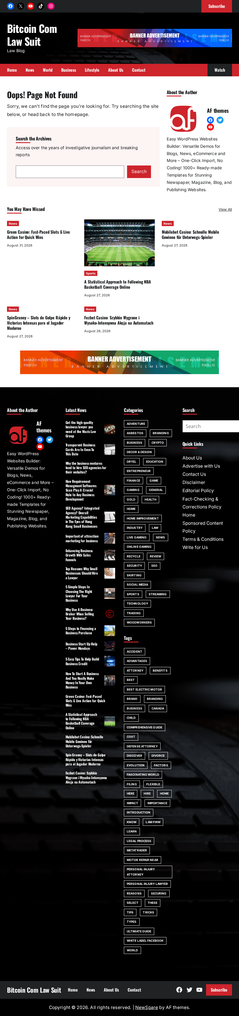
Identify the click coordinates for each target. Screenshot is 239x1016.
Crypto (158, 442)
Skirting (134, 575)
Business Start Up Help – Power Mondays (81, 646)
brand (132, 698)
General (156, 490)
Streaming (158, 594)
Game (154, 480)
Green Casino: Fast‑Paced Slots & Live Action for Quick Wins (38, 234)
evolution (136, 765)
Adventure (136, 423)
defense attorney (142, 746)
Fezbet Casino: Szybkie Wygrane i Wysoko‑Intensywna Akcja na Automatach (118, 320)
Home (131, 508)
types (132, 921)
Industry (135, 527)
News (13, 223)
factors (161, 765)
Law (155, 527)
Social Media (137, 584)
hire (147, 793)
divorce (158, 755)
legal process (139, 841)
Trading (134, 613)
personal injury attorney (141, 871)
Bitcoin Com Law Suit (32, 34)
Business (134, 442)
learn (132, 831)
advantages (137, 661)
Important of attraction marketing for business (82, 538)
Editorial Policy (198, 490)
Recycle (133, 556)
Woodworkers (139, 622)
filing (132, 784)
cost (131, 736)
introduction (138, 812)
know (131, 822)
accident (134, 651)
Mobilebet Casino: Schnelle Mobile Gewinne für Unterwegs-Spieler (190, 234)
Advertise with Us (201, 466)
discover (134, 755)
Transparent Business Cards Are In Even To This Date (81, 449)
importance (157, 803)
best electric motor (144, 689)
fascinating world (143, 774)
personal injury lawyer (147, 883)
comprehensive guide (144, 727)
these (153, 902)
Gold (131, 499)
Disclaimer (193, 482)
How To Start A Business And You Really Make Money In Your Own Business (82, 680)
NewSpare (146, 1007)
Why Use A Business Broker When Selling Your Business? (80, 614)
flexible (153, 784)
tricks (148, 912)
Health (150, 499)
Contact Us (194, 474)
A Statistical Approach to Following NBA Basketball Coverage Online (117, 284)
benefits (160, 670)
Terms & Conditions (203, 539)
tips (130, 912)
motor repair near (142, 860)
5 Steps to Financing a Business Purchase (81, 630)
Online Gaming (139, 546)
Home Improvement (143, 518)
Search (139, 171)
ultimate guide (139, 931)
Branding (161, 433)
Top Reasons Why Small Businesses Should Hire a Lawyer (82, 573)
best (131, 680)
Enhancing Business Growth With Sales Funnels (79, 555)
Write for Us (195, 547)
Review (155, 556)
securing (159, 893)
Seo (154, 565)
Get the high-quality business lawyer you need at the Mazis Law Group (81, 429)
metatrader (137, 850)
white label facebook (145, 940)
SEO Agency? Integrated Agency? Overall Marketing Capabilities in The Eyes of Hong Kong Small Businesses (82, 517)
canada (158, 708)
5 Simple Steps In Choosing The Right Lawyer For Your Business (79, 593)
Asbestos (135, 433)
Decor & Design (139, 452)
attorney (135, 670)
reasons (134, 893)
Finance (133, 480)
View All (225, 209)
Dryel (132, 461)
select (132, 902)
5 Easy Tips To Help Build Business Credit (82, 661)
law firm (153, 822)
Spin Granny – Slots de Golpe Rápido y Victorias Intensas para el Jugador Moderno (38, 322)
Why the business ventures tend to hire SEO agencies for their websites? (86, 468)
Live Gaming (137, 537)
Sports (91, 273)
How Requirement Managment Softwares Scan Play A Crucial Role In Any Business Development (81, 490)
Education (155, 461)
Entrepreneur (139, 471)
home (164, 793)
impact (132, 803)
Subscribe (219, 990)
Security (134, 565)
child (131, 717)
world (132, 950)
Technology (137, 603)
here (130, 793)
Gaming (133, 490)
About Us (192, 458)
